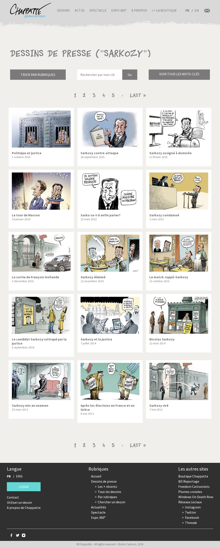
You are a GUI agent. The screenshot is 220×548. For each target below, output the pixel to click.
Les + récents (107, 486)
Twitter (190, 512)
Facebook (192, 517)
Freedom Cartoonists (194, 486)
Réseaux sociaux (190, 502)
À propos (139, 10)
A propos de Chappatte (24, 507)
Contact (13, 497)
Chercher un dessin (111, 502)
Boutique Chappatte (193, 476)
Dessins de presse (104, 481)
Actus (80, 10)
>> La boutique (164, 10)
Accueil (96, 476)
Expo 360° (119, 10)
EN (197, 10)
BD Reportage (188, 481)
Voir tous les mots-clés (179, 74)
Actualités (98, 507)
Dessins (63, 10)
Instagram (193, 507)
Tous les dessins (109, 492)
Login (24, 487)
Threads (191, 522)
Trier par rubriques (38, 74)
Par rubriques (107, 497)
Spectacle (98, 10)
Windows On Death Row (195, 497)
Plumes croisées (190, 492)
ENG (19, 476)
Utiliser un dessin (19, 502)
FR (187, 10)
